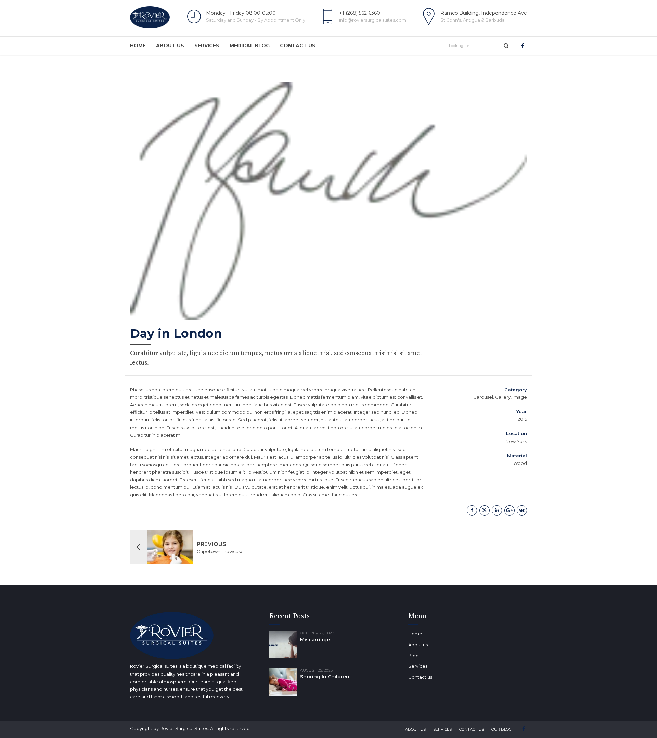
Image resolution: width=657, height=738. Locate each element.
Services (206, 45)
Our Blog (501, 729)
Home (138, 45)
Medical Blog (250, 45)
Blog (413, 655)
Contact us (297, 45)
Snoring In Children (324, 677)
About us (170, 45)
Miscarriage (315, 640)
